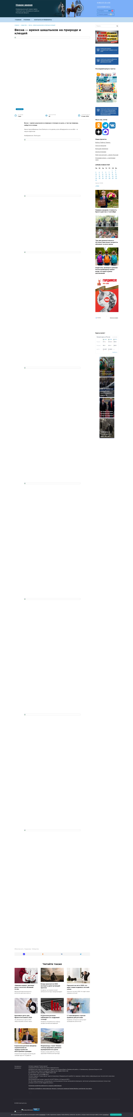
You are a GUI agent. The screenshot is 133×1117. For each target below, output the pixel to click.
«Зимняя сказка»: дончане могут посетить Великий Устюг (24, 987)
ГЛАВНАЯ (18, 20)
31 (96, 180)
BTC (116, 339)
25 (99, 178)
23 (116, 176)
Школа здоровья (100, 152)
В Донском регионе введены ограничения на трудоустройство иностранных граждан (25, 1048)
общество (36, 949)
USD (105, 339)
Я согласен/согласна (116, 1114)
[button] (24, 954)
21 (109, 176)
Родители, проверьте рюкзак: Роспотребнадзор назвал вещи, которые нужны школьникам (106, 270)
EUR (111, 339)
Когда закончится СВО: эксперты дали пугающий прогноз (50, 986)
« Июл (97, 186)
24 (96, 178)
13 (106, 174)
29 (112, 178)
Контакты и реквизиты (18, 1067)
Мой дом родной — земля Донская (106, 155)
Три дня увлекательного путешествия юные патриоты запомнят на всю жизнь (106, 242)
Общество (19, 109)
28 (109, 178)
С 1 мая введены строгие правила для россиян (76, 1016)
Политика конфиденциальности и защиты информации (44, 1085)
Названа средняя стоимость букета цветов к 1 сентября (106, 211)
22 (112, 176)
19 (102, 176)
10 (96, 174)
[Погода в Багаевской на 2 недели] (114, 317)
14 (109, 174)
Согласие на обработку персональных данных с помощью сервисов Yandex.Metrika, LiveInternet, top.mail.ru (60, 1088)
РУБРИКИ (27, 20)
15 (112, 174)
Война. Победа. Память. (103, 142)
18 (99, 176)
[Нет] (131, 1114)
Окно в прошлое (100, 145)
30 (116, 178)
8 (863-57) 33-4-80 (103, 3)
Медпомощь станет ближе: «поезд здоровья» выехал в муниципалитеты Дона (51, 1047)
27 (106, 178)
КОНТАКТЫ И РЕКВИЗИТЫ (43, 20)
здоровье (28, 949)
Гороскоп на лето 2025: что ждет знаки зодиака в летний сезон (78, 987)
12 (102, 174)
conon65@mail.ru (103, 7)
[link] (105, 11)
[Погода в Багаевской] (107, 316)
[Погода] (98, 317)
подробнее (42, 1114)
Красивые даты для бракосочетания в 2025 (23, 1016)
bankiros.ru (115, 352)
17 (96, 176)
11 (99, 174)
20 (106, 176)
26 (103, 178)
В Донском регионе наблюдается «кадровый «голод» (50, 1017)
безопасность (19, 949)
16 (115, 174)
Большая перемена (101, 148)
